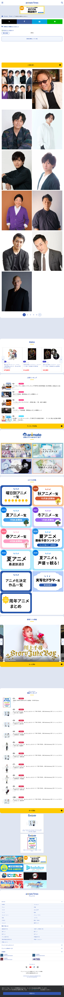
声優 (35, 907)
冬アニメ (36, 934)
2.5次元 (3, 920)
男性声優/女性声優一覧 (6, 939)
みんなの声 (36, 909)
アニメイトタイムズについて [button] (8, 945)
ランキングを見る (32, 426)
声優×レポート (5, 942)
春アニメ (4, 931)
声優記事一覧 (36, 936)
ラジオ (3, 909)
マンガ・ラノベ (5, 915)
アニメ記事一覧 (5, 936)
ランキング (36, 904)
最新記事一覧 (4, 929)
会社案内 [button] (3, 951)
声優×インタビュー (38, 939)
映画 (35, 912)
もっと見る (32, 664)
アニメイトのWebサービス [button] (7, 948)
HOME (3, 904)
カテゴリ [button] (3, 901)
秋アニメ (4, 934)
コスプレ (36, 917)
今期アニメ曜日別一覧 (38, 929)
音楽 (3, 917)
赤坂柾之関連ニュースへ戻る (32, 38)
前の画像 (6, 33)
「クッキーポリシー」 (34, 989)
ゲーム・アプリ (37, 915)
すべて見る (32, 810)
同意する (32, 993)
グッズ (3, 912)
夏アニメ (36, 931)
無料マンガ (36, 923)
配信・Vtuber (36, 920)
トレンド (4, 923)
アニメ (3, 907)
